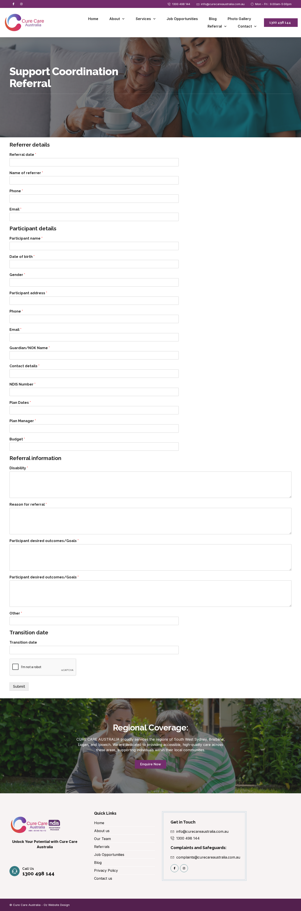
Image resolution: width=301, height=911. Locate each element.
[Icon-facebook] (13, 4)
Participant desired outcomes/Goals (44, 541)
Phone (16, 191)
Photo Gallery (239, 19)
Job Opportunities (182, 19)
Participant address (28, 293)
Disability (18, 468)
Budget (17, 439)
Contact (245, 26)
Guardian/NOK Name (29, 348)
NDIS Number (22, 384)
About (114, 19)
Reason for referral (28, 504)
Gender (17, 275)
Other (15, 613)
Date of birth (22, 257)
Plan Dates (20, 403)
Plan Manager (22, 421)
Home (93, 19)
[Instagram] (21, 4)
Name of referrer (26, 173)
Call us (28, 869)
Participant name (26, 238)
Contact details (24, 366)
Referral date (22, 155)
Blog (213, 19)
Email (15, 209)
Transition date (23, 642)
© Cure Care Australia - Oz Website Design (39, 905)
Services (143, 19)
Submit (19, 686)
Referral (215, 26)
